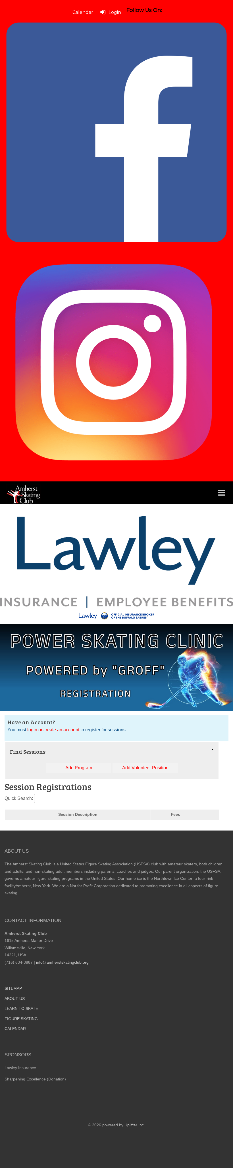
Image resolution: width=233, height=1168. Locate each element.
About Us (15, 998)
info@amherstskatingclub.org (62, 962)
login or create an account (53, 729)
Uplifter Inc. (134, 1125)
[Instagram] (116, 363)
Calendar (15, 1028)
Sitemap (13, 988)
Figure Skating (21, 1018)
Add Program (78, 767)
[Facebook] (116, 132)
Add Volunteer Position (145, 767)
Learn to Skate (21, 1008)
